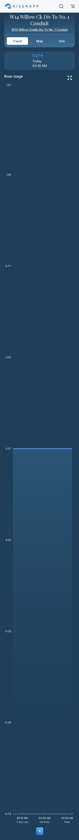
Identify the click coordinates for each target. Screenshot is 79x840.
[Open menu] (72, 6)
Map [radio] (39, 41)
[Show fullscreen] (70, 78)
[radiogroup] (39, 41)
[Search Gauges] (61, 6)
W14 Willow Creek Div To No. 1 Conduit (40, 30)
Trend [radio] (17, 41)
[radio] (39, 831)
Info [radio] (62, 41)
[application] (39, 455)
